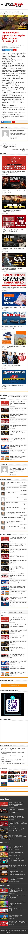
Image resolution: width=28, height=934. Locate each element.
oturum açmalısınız (22, 396)
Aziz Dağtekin (23, 485)
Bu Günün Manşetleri (11, 12)
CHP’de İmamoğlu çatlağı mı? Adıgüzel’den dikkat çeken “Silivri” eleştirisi (13, 268)
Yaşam (6, 46)
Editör (4, 44)
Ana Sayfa (3, 12)
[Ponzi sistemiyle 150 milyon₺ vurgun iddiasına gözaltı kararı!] (4, 860)
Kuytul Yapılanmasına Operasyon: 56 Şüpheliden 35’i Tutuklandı (11, 366)
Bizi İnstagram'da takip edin (14, 685)
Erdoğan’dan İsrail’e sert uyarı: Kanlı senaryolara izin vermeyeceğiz (16, 811)
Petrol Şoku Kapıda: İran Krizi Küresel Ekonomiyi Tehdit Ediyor (11, 211)
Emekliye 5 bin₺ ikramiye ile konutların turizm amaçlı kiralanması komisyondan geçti (17, 873)
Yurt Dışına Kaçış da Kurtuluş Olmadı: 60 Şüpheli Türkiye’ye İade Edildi (12, 230)
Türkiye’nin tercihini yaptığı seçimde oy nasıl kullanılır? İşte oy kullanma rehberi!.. (17, 890)
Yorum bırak (5, 47)
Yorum (20, 612)
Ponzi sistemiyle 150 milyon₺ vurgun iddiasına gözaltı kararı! (16, 859)
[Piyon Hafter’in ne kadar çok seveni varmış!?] (4, 880)
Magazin (18, 45)
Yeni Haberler (4, 612)
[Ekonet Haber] (14, 4)
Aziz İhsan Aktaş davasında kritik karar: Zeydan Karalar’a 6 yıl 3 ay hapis (14, 288)
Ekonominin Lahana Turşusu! (12, 507)
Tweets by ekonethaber (6, 790)
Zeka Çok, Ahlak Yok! (10, 492)
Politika (22, 45)
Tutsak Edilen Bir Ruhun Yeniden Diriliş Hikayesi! (12, 517)
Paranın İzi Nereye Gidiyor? (12, 502)
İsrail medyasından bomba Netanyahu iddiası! (15, 916)
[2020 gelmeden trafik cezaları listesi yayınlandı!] (4, 848)
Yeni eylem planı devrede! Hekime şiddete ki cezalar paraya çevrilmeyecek (17, 903)
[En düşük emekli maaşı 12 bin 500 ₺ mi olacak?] (4, 867)
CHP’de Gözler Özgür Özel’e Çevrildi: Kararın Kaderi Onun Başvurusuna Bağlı (13, 172)
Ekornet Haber (10, 930)
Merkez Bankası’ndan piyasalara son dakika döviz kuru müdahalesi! (17, 922)
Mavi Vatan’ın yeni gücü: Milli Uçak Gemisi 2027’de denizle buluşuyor (12, 327)
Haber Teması (23, 930)
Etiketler (3, 615)
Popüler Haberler (13, 612)
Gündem (14, 45)
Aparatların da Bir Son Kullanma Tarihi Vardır (16, 497)
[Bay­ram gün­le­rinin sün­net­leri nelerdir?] (4, 854)
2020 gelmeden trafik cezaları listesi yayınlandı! (16, 847)
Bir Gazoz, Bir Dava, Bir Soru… (13, 526)
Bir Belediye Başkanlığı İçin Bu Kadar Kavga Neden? (13, 763)
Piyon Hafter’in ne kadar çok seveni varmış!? (16, 879)
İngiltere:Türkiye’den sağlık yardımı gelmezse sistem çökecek (9, 145)
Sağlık (3, 46)
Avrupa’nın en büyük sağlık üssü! (18, 149)
